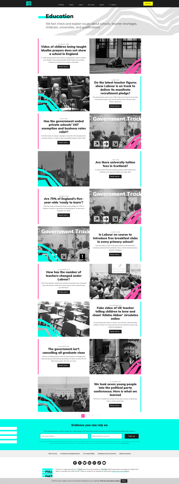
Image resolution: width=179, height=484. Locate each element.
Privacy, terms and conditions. (120, 471)
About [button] (102, 5)
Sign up (131, 436)
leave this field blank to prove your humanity (8, 421)
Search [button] (113, 5)
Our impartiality (89, 453)
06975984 (104, 469)
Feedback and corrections (107, 453)
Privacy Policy (125, 443)
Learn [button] (81, 5)
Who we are (52, 453)
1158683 (79, 469)
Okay (124, 481)
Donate (148, 3)
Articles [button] (61, 5)
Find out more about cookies (110, 481)
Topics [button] (71, 5)
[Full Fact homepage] (28, 3)
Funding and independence (70, 453)
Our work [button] (91, 5)
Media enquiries (125, 453)
